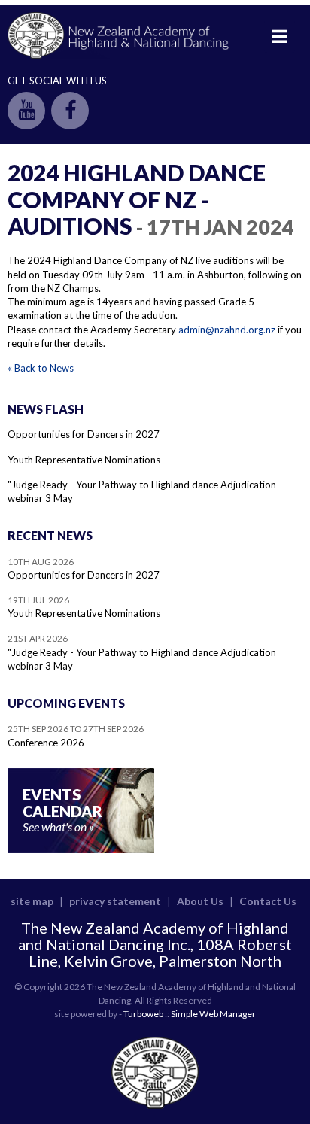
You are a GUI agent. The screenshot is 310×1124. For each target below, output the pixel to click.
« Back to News (41, 368)
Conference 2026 (46, 743)
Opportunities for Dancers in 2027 (84, 434)
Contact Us (267, 901)
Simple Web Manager (213, 1013)
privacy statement (115, 901)
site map (32, 901)
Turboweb (143, 1013)
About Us (200, 901)
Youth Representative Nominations (84, 460)
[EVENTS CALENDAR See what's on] (81, 849)
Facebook (70, 110)
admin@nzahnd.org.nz (226, 330)
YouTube (26, 110)
